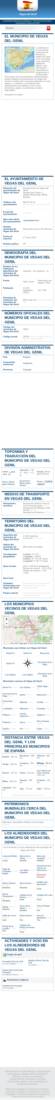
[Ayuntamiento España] (27, 5)
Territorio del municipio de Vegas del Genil (27, 525)
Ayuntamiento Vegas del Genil (28, 23)
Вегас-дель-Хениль (8, 483)
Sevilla (5, 764)
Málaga (40, 763)
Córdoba (41, 780)
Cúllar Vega (42, 686)
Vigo (22, 789)
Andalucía (27, 363)
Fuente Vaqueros (24, 715)
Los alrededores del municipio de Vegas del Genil (27, 837)
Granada (27, 370)
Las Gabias (10, 675)
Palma (23, 773)
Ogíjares (41, 715)
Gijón (39, 789)
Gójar (39, 729)
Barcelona (24, 756)
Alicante (23, 780)
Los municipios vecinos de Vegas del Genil (26, 608)
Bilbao (5, 781)
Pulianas (6, 722)
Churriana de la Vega (45, 663)
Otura (22, 722)
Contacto (10, 1091)
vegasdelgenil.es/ (31, 220)
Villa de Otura (11, 974)
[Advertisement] (27, 137)
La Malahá (7, 709)
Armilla (40, 702)
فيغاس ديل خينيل (8, 473)
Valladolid (6, 788)
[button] (6, 619)
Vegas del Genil (28, 14)
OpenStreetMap (35, 643)
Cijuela (5, 729)
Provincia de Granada (42, 21)
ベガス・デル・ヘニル (27, 472)
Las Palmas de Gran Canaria (44, 772)
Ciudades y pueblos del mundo (32, 1091)
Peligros (6, 715)
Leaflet (15, 643)
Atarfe (22, 695)
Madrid (5, 757)
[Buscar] (48, 28)
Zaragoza (24, 763)
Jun (21, 729)
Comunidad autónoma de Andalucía (17, 21)
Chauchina (7, 701)
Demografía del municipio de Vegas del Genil (27, 257)
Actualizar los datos (14, 95)
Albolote (23, 702)
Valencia (41, 756)
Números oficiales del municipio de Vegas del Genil (27, 317)
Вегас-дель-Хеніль (25, 484)
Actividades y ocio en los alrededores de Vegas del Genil (26, 945)
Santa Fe (10, 653)
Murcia (5, 773)
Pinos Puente (43, 721)
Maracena (44, 653)
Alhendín (24, 709)
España (26, 357)
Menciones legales (16, 1089)
